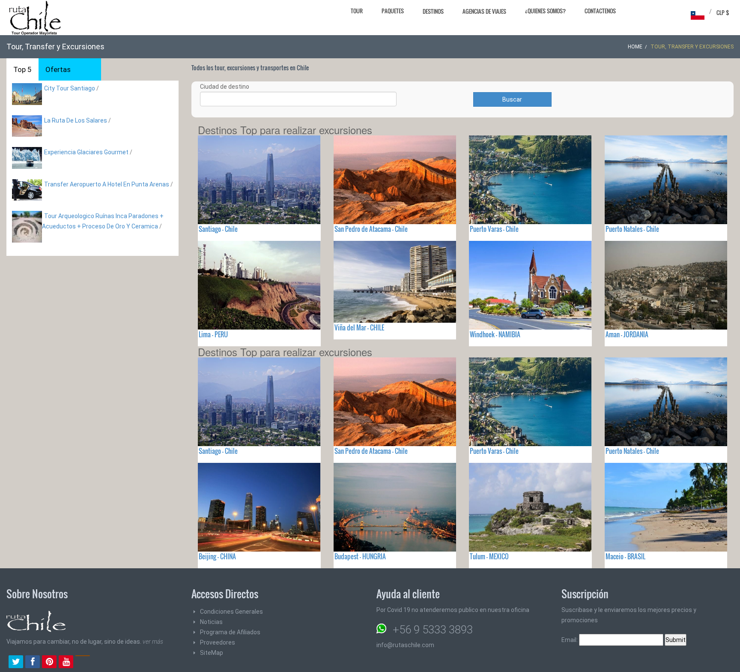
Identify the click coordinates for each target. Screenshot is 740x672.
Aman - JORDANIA (627, 334)
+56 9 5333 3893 (433, 629)
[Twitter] (16, 662)
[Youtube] (66, 662)
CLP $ (722, 12)
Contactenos (600, 10)
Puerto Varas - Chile (494, 229)
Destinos (433, 11)
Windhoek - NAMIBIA (495, 334)
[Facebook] (32, 662)
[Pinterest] (49, 662)
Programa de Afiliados (230, 632)
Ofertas (58, 69)
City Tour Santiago (69, 88)
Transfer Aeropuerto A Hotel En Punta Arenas (106, 184)
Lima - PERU (213, 334)
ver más (153, 641)
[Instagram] (82, 662)
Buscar (512, 99)
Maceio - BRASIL (625, 556)
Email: (570, 639)
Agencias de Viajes (484, 11)
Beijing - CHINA (217, 556)
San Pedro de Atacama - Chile (371, 229)
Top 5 (22, 69)
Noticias (211, 621)
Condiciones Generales (231, 611)
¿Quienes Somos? (545, 10)
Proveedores (217, 642)
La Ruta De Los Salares (75, 120)
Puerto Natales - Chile (632, 229)
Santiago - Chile (218, 229)
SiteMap (211, 652)
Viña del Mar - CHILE (359, 327)
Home (635, 47)
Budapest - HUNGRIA (360, 556)
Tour (357, 10)
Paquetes (393, 10)
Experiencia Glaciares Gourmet (87, 152)
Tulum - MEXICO (489, 556)
